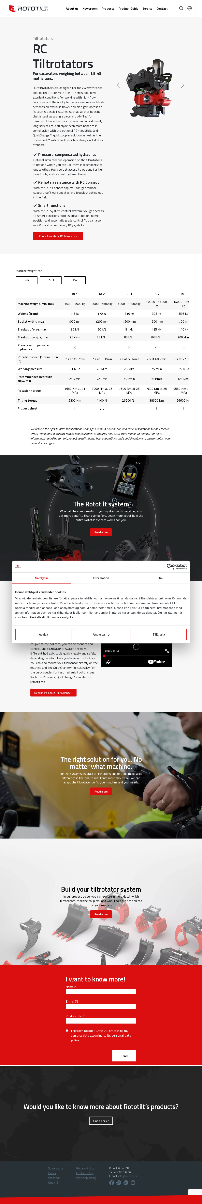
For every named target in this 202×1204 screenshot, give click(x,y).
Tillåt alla (159, 634)
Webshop (54, 1177)
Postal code (74, 1016)
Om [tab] (160, 578)
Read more (101, 791)
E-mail (70, 1001)
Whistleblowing (86, 1177)
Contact (162, 8)
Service (147, 8)
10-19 (50, 280)
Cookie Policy (85, 1173)
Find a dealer (101, 1121)
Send (124, 1056)
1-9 (26, 280)
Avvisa (43, 634)
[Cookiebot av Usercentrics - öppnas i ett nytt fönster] (169, 567)
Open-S (53, 1182)
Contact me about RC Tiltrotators (58, 236)
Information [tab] (101, 578)
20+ (74, 280)
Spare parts (56, 1168)
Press (52, 1173)
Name (70, 986)
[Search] (182, 8)
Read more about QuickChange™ (53, 692)
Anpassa (99, 634)
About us (72, 8)
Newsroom (90, 8)
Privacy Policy (85, 1168)
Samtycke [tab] (42, 578)
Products (108, 8)
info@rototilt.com (128, 1176)
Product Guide (128, 8)
